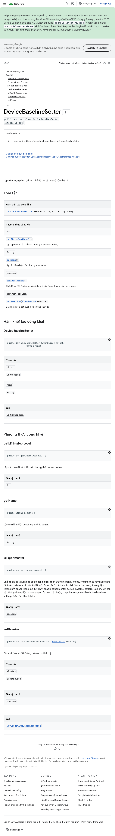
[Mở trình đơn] (5, 3)
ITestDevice (29, 301)
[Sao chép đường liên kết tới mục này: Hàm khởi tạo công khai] (47, 322)
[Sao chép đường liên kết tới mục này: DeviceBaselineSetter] (36, 331)
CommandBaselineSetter (18, 156)
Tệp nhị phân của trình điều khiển (19, 804)
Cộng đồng (32, 822)
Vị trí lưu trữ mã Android (15, 781)
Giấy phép (56, 822)
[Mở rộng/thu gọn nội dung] (23, 71)
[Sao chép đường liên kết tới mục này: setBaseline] (22, 629)
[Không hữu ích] (109, 63)
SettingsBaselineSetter (69, 156)
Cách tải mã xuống (12, 790)
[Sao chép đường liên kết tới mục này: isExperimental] (27, 558)
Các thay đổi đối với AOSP (76, 30)
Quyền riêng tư (71, 822)
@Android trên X (49, 781)
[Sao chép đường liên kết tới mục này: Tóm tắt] (20, 193)
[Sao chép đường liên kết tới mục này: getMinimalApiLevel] (34, 444)
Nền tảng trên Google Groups (55, 800)
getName (11, 259)
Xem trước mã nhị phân (15, 795)
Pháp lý (44, 822)
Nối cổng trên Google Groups (55, 809)
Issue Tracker (84, 804)
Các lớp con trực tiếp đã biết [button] (43, 155)
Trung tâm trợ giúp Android (91, 781)
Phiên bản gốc (10, 800)
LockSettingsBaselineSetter (44, 156)
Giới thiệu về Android (14, 822)
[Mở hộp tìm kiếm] (67, 3)
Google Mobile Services (89, 795)
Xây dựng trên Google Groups (55, 804)
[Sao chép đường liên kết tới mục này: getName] (19, 501)
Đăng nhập (105, 3)
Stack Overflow (85, 800)
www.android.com (87, 790)
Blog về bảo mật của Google (54, 795)
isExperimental (15, 280)
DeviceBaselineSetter (19, 211)
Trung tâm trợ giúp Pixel (89, 785)
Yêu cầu (7, 785)
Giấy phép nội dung (89, 758)
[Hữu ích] (104, 63)
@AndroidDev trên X (50, 785)
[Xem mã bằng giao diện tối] (109, 339)
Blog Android (47, 790)
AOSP (6, 63)
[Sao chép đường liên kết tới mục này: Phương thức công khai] (46, 434)
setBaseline (14, 301)
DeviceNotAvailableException (24, 725)
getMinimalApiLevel (18, 239)
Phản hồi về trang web (92, 822)
